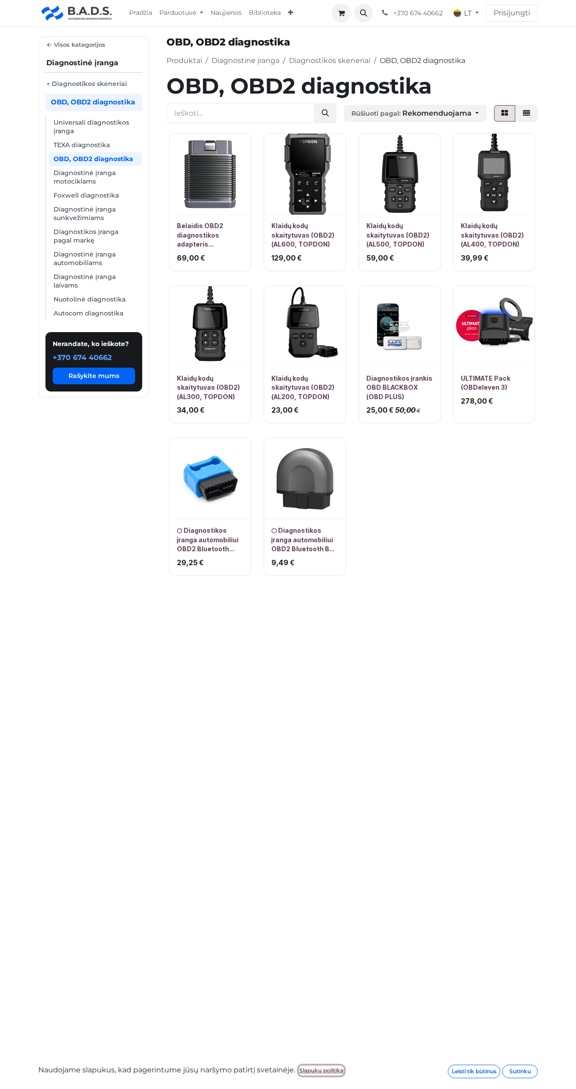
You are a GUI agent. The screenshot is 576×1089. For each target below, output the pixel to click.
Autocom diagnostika (88, 313)
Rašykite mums (93, 375)
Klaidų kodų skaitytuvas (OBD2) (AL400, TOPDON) (492, 235)
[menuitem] (141, 13)
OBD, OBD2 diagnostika (93, 159)
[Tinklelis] (505, 113)
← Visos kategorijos (75, 44)
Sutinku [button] (520, 1071)
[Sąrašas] (526, 113)
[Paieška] (325, 113)
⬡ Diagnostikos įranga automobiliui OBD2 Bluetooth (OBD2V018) (207, 540)
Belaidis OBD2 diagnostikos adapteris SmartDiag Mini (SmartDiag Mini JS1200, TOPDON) (206, 235)
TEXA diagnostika (82, 145)
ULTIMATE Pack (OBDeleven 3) (485, 382)
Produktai (184, 60)
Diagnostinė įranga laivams (85, 281)
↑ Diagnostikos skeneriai (86, 83)
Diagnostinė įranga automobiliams (85, 258)
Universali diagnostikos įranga (91, 126)
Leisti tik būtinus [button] (474, 1071)
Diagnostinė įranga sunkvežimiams (85, 213)
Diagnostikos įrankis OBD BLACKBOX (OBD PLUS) (399, 387)
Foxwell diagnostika (86, 195)
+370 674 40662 (82, 357)
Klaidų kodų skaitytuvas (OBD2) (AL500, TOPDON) (397, 235)
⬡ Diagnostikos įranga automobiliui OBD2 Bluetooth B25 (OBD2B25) (304, 540)
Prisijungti (512, 13)
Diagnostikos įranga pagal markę (86, 236)
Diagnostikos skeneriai (329, 60)
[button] (363, 13)
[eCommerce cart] (341, 13)
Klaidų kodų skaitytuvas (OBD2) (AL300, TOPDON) (208, 387)
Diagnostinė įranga (245, 60)
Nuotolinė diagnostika (90, 299)
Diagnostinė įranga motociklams (85, 177)
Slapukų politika (321, 1070)
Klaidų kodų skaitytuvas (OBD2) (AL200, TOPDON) (302, 387)
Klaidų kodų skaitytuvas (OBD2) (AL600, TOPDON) (302, 235)
